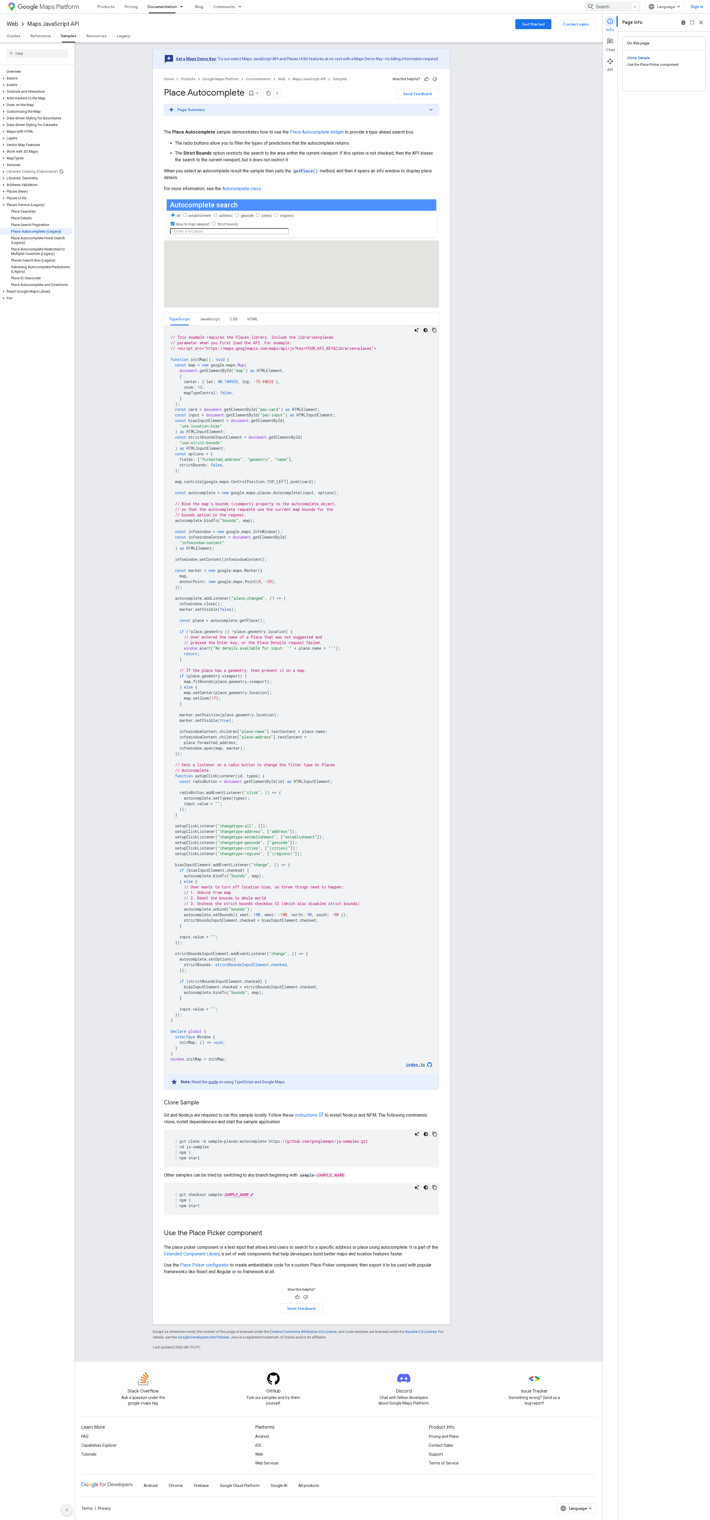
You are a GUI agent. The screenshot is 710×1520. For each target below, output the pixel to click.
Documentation (162, 6)
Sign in (697, 6)
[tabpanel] (301, 708)
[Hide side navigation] (66, 1510)
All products (308, 1485)
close (701, 22)
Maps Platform (59, 7)
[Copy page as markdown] (269, 93)
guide (213, 1082)
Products (106, 6)
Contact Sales (441, 1445)
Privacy (104, 1508)
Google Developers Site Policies (203, 1337)
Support (436, 1454)
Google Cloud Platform (240, 1485)
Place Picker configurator (204, 1265)
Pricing (131, 6)
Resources (97, 35)
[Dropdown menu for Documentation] (183, 6)
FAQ (84, 1436)
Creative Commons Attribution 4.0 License (303, 1332)
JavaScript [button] (210, 318)
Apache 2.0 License (421, 1332)
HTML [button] (252, 318)
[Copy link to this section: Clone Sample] (204, 1103)
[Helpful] (426, 79)
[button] (36, 78)
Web (12, 24)
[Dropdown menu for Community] (241, 6)
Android (262, 1436)
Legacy (123, 35)
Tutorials (89, 1454)
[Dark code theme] (425, 330)
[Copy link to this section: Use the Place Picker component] (267, 1233)
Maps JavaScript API (53, 24)
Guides (14, 35)
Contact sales (576, 24)
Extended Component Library (192, 1254)
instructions (306, 1115)
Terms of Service (444, 1463)
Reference (41, 35)
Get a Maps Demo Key (196, 59)
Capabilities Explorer (99, 1445)
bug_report (683, 22)
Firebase (201, 1485)
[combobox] (612, 7)
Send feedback (417, 93)
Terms (87, 1508)
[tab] (179, 318)
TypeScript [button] (179, 318)
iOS (258, 1445)
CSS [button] (233, 318)
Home (169, 79)
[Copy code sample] (434, 330)
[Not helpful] (435, 79)
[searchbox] (37, 53)
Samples (69, 35)
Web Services (267, 1463)
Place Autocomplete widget (317, 132)
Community (224, 6)
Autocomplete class (241, 188)
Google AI (279, 1485)
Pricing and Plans (444, 1436)
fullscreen (692, 22)
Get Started (533, 24)
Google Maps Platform (220, 79)
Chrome (176, 1485)
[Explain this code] (416, 330)
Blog (199, 6)
